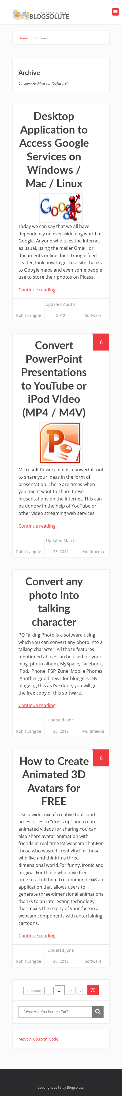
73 (70, 990)
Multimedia (93, 551)
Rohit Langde (28, 315)
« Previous (33, 990)
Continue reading (37, 290)
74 (81, 990)
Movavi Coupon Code (38, 1039)
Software (93, 315)
